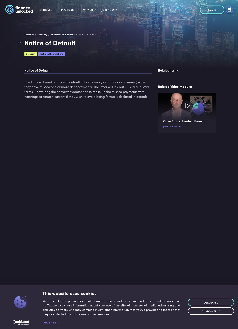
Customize (209, 311)
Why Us (88, 10)
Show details (49, 322)
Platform (67, 10)
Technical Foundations (51, 53)
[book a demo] (229, 9)
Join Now (108, 10)
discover (46, 10)
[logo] (19, 9)
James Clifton (170, 126)
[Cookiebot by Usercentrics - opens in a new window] (21, 322)
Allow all (211, 302)
